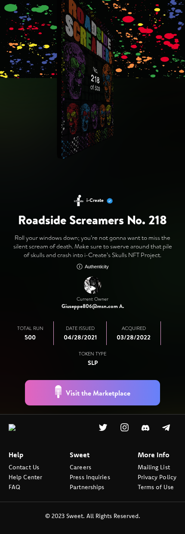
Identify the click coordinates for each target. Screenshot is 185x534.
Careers (80, 480)
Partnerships (87, 500)
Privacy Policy (157, 490)
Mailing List (154, 480)
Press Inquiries (90, 490)
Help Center (25, 490)
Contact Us (24, 480)
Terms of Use (156, 500)
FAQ (14, 500)
